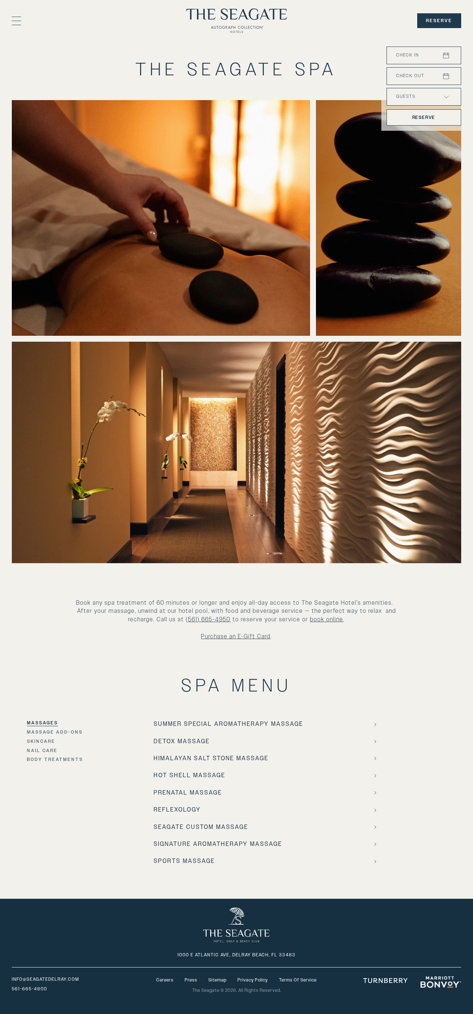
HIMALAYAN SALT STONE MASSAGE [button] (211, 758)
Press (191, 980)
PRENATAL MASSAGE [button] (188, 793)
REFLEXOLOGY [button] (177, 810)
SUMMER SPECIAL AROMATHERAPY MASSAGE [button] (228, 724)
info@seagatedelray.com (45, 979)
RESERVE (439, 21)
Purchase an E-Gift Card (235, 636)
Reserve (424, 117)
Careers (165, 980)
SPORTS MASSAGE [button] (184, 861)
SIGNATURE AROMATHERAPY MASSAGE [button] (218, 844)
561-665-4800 (29, 989)
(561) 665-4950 (208, 619)
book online (326, 619)
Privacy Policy (253, 980)
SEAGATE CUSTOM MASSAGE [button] (201, 827)
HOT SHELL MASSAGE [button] (189, 775)
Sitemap (217, 980)
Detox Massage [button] (182, 741)
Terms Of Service (298, 980)
